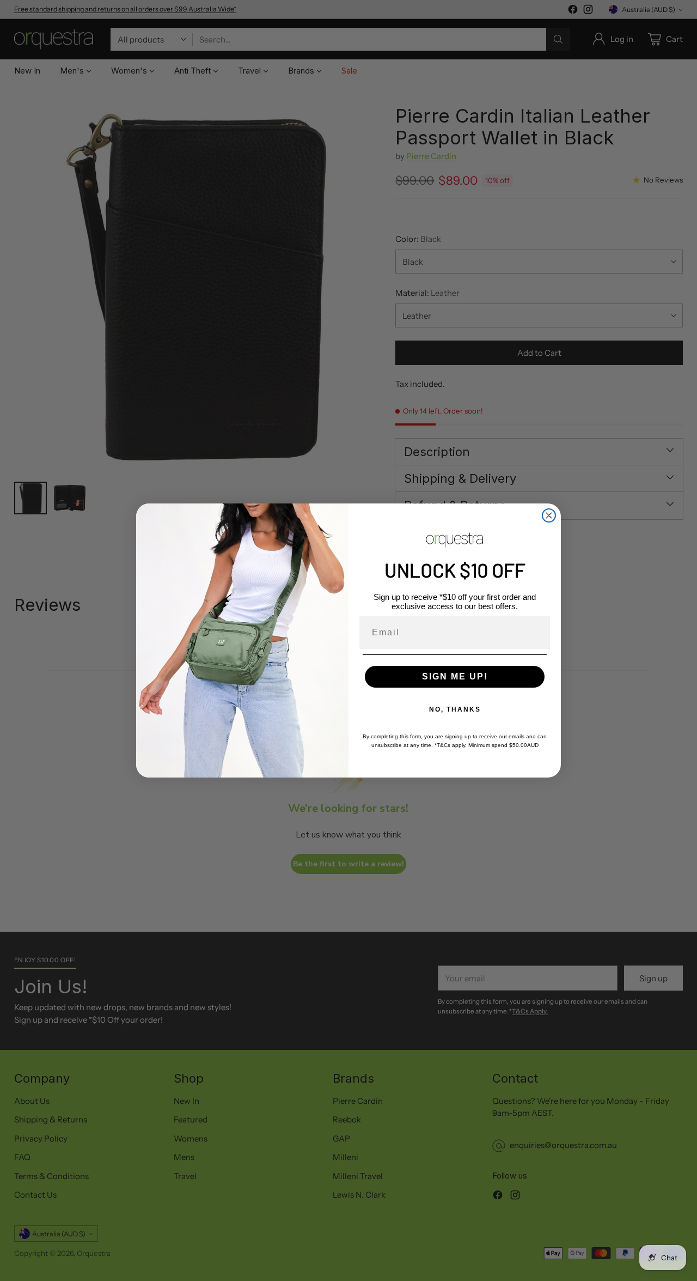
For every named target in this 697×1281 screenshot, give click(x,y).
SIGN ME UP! (455, 676)
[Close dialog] (548, 515)
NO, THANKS (455, 709)
